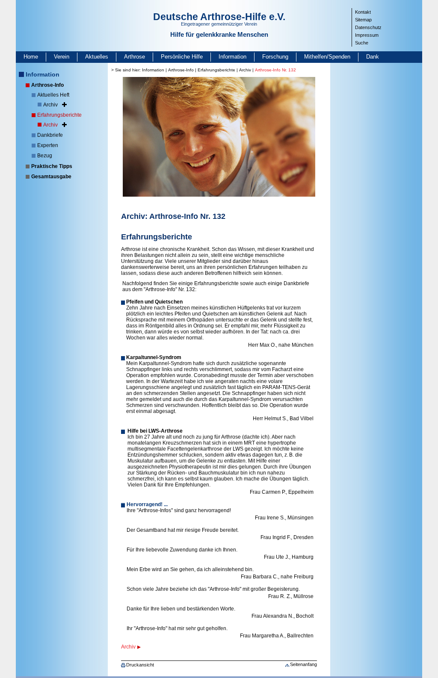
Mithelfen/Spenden (327, 56)
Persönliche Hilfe (182, 56)
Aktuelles (96, 56)
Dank (372, 56)
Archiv (50, 105)
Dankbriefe (50, 135)
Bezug (44, 156)
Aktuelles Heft (53, 95)
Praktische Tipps (51, 166)
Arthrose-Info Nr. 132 (275, 70)
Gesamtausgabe (51, 177)
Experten (47, 145)
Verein (61, 56)
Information (232, 56)
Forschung (275, 56)
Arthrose (134, 56)
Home (31, 56)
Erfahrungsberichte (59, 115)
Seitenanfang (303, 664)
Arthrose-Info (47, 85)
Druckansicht (140, 664)
